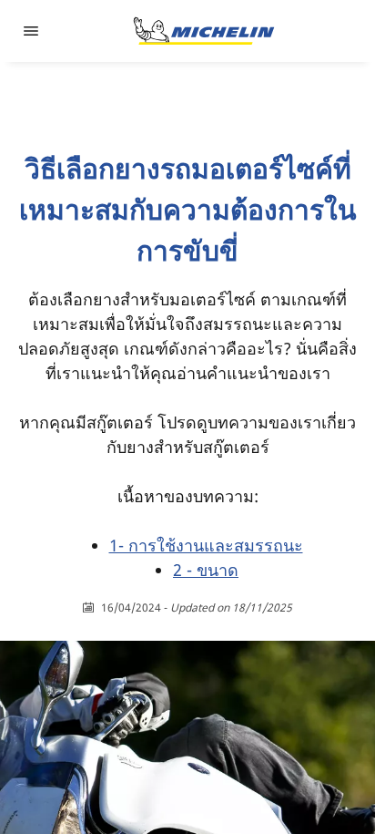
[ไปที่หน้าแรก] (204, 31)
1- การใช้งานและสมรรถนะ (206, 545)
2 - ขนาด (205, 570)
